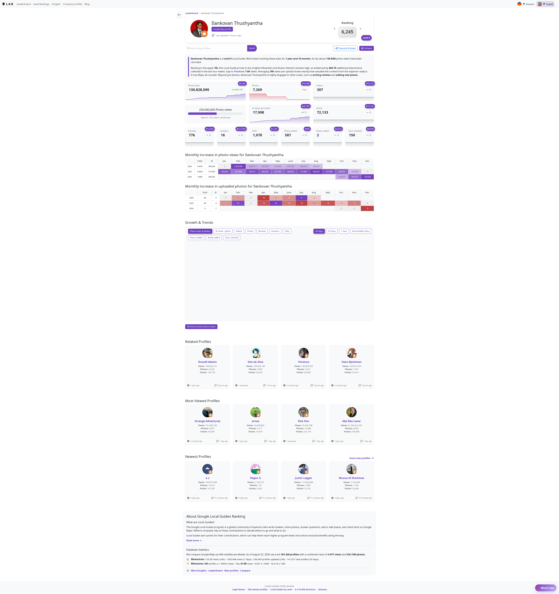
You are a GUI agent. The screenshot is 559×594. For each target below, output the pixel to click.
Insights (56, 4)
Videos (239, 231)
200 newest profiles (257, 589)
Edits (287, 231)
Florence (239, 71)
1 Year (344, 231)
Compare (245, 570)
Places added (196, 237)
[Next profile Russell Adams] (360, 28)
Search (252, 48)
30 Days (319, 231)
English (549, 4)
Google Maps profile (222, 29)
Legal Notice (238, 589)
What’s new (547, 587)
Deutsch (530, 4)
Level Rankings (41, 4)
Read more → (194, 540)
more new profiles (360, 458)
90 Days (332, 231)
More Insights (199, 570)
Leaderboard (24, 4)
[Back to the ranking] (179, 15)
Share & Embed (347, 48)
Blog (87, 4)
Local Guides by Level (281, 589)
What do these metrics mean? (202, 326)
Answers (275, 231)
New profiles (231, 570)
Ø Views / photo (223, 231)
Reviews (262, 231)
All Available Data (360, 231)
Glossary (322, 589)
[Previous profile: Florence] (334, 28)
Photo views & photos (200, 231)
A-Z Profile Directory (305, 589)
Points (250, 231)
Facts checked (231, 237)
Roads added (214, 237)
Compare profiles (72, 4)
